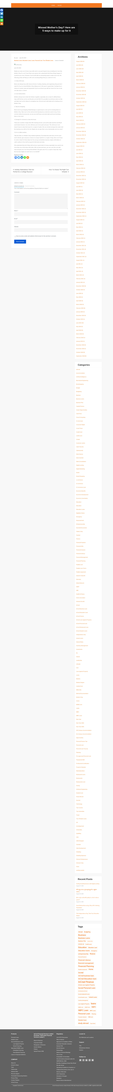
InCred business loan (86, 976)
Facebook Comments (29, 186)
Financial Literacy (80, 553)
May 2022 (78, 227)
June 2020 (78, 293)
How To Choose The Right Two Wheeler (59, 171)
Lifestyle (78, 664)
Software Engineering (81, 789)
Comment (16, 192)
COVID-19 (81, 944)
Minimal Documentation (82, 693)
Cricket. (78, 439)
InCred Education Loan (82, 612)
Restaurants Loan (80, 782)
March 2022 (79, 234)
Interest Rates (79, 642)
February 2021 (79, 278)
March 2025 (79, 120)
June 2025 (78, 113)
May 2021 (78, 267)
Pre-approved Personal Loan (83, 756)
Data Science (79, 454)
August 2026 (79, 61)
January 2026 (79, 87)
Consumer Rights (80, 424)
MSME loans (87, 1007)
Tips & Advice (92, 1023)
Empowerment (80, 520)
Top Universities (80, 811)
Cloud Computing (80, 417)
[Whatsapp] (24, 157)
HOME (53, 5)
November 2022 (80, 212)
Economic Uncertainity (82, 498)
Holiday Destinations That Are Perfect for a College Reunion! (23, 171)
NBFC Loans (93, 1010)
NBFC (77, 712)
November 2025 (80, 94)
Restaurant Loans (80, 774)
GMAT (77, 586)
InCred (78, 605)
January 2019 (79, 341)
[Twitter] (18, 157)
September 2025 (80, 102)
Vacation (78, 844)
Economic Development (82, 494)
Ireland (78, 656)
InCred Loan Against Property (83, 620)
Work (77, 866)
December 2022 (80, 208)
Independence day (81, 634)
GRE (77, 590)
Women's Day (79, 863)
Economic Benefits (81, 491)
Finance (78, 539)
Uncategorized (80, 826)
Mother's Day (79, 697)
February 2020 (79, 308)
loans (93, 1003)
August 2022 (79, 219)
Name (16, 210)
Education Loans (27, 60)
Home (91, 969)
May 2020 (78, 297)
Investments (79, 649)
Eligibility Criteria (80, 513)
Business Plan (79, 402)
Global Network (80, 583)
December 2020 (80, 286)
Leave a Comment (59, 60)
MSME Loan (79, 704)
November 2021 (80, 249)
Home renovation (80, 597)
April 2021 (78, 271)
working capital (80, 870)
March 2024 (79, 164)
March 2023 (79, 197)
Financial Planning (80, 561)
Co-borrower (79, 421)
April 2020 (78, 300)
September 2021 (80, 256)
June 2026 (78, 68)
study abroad (83, 1023)
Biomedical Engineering (82, 380)
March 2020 (79, 304)
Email (16, 218)
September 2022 (80, 216)
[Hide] (0, 26)
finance (92, 954)
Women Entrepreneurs (82, 859)
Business (78, 395)
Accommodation (80, 373)
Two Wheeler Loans (48, 60)
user (17, 57)
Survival (78, 800)
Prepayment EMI (80, 759)
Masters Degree (80, 682)
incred (80, 972)
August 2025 (79, 105)
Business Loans (18, 60)
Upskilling (78, 833)
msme (77, 701)
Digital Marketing (80, 469)
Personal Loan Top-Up (82, 748)
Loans (33, 60)
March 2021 (79, 275)
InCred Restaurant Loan (82, 627)
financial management (86, 963)
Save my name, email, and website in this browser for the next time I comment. (36, 236)
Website (16, 226)
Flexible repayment (81, 572)
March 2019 (79, 334)
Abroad (80, 932)
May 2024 (78, 157)
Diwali (77, 472)
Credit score (88, 944)
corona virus (90, 941)
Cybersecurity (79, 450)
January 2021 (79, 282)
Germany (78, 579)
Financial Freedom (81, 542)
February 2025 (79, 124)
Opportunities (79, 737)
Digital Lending (80, 465)
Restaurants (79, 778)
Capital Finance (80, 406)
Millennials (78, 690)
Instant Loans (79, 638)
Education (78, 502)
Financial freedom (82, 957)
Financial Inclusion (80, 550)
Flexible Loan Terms (81, 568)
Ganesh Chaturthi (80, 575)
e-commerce (79, 480)
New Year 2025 (80, 726)
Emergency (79, 516)
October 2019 (79, 319)
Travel (77, 815)
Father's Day (79, 531)
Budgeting (78, 391)
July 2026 (78, 65)
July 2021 (78, 264)
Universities (79, 829)
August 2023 (79, 183)
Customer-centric (80, 443)
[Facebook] (15, 157)
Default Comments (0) (19, 186)
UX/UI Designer (80, 840)
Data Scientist (79, 457)
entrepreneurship (83, 954)
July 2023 (78, 186)
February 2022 (79, 238)
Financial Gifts (79, 546)
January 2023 (79, 205)
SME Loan (90, 1017)
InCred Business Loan (81, 608)
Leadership (79, 660)
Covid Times (79, 428)
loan (77, 667)
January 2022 (79, 242)
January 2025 (79, 127)
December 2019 (80, 315)
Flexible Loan (79, 564)
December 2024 (80, 131)
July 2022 (78, 223)
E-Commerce (79, 483)
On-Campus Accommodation (83, 734)
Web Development (81, 848)
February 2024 (79, 168)
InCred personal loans (82, 991)
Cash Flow (79, 413)
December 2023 (80, 175)
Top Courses (79, 807)
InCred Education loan (87, 979)
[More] (27, 157)
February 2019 (79, 337)
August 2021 (79, 260)
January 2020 (79, 311)
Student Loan (79, 793)
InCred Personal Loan (81, 623)
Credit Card (79, 432)
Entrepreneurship (80, 524)
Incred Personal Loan (86, 988)
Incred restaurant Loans (84, 994)
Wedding (78, 852)
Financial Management (82, 557)
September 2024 (80, 142)
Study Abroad (79, 796)
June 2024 (78, 153)
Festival (78, 535)
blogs (60, 5)
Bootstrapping (80, 384)
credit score (79, 435)
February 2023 (79, 201)
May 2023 (78, 194)
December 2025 (80, 91)
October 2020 (79, 289)
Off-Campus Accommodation (83, 730)
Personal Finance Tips (81, 741)
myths (77, 708)
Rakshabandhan (80, 771)
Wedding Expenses (81, 855)
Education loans (84, 951)
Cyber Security (79, 446)
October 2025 (79, 98)
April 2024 (78, 161)
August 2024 (79, 146)
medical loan (79, 686)
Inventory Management (82, 645)
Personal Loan (38, 60)
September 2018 (80, 356)
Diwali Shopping (80, 476)
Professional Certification (82, 763)
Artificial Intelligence (81, 376)
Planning (78, 752)
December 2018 (80, 345)
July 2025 (78, 109)
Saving (78, 785)
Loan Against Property (82, 671)
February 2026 (79, 83)
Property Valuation (81, 767)
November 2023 (80, 179)
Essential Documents (81, 527)
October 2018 (79, 352)
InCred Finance (80, 616)
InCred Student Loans (81, 631)
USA (77, 837)
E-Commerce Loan (81, 487)
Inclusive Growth (80, 601)
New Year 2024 (80, 723)
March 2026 (79, 79)
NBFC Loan (79, 715)
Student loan (82, 1020)
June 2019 (78, 323)
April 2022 (78, 230)
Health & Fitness (80, 594)
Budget (78, 388)
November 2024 (80, 135)
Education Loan (92, 947)
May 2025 (78, 116)
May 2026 (78, 72)
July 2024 (78, 149)
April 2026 (78, 76)
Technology (79, 804)
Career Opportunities (81, 410)
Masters (78, 678)
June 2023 (78, 190)
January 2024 (79, 172)
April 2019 (78, 330)
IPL (77, 653)
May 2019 (78, 326)
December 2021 (80, 245)
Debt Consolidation (81, 461)
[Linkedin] (21, 157)
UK (77, 822)
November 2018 (80, 348)
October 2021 (79, 253)
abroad (78, 369)
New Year (78, 719)
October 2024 (79, 138)
